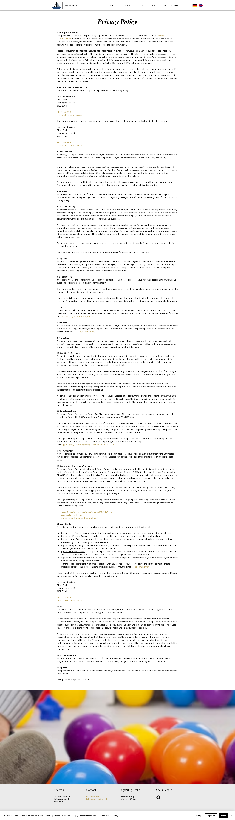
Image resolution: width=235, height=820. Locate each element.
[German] (194, 5)
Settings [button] (198, 815)
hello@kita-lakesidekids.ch (69, 115)
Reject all (211, 815)
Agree (223, 815)
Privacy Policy (112, 815)
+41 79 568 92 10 (64, 112)
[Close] (231, 815)
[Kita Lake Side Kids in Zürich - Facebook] (158, 797)
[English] (200, 5)
